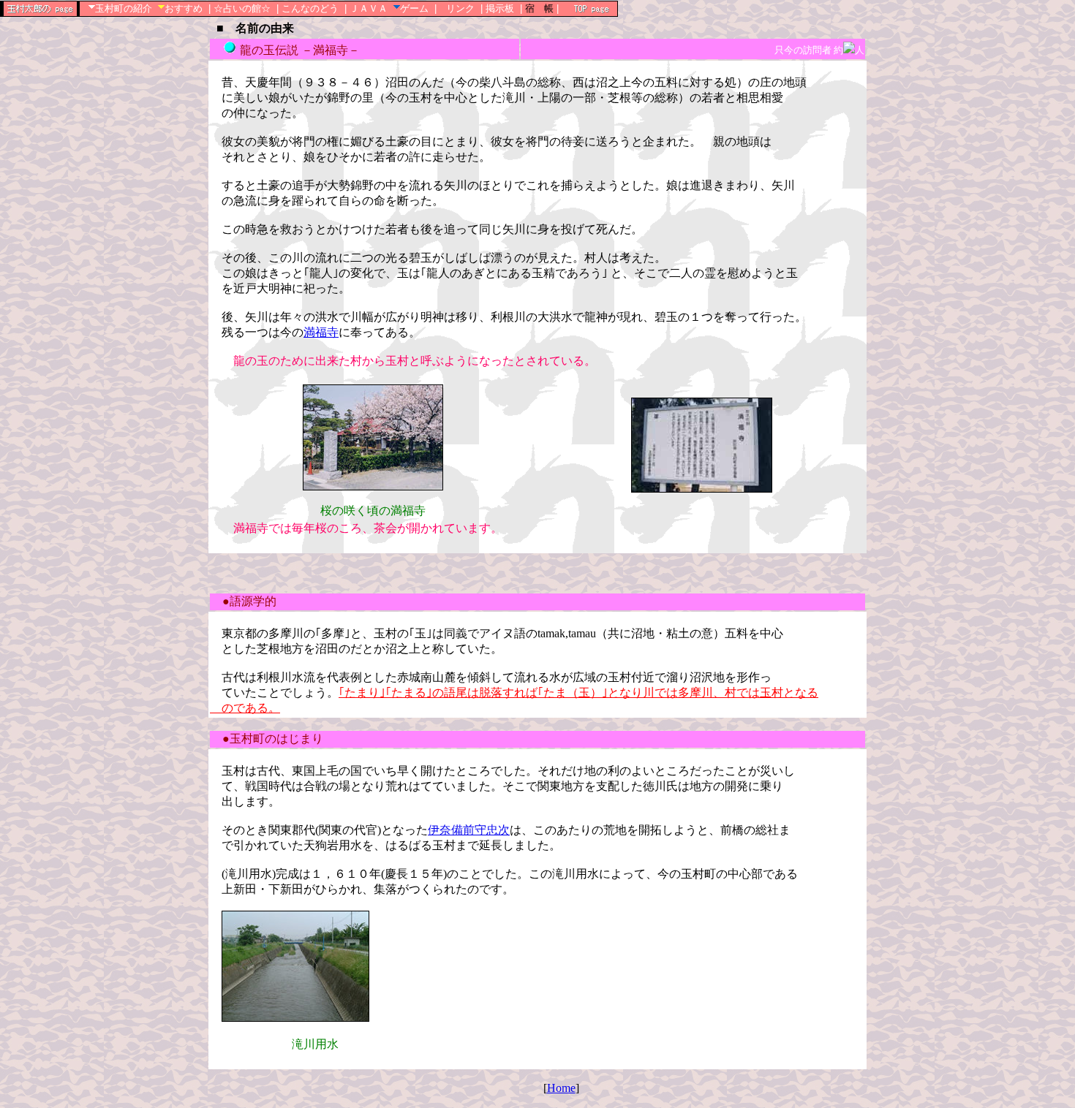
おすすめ (184, 8)
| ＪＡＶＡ (366, 8)
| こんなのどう (307, 8)
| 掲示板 (497, 8)
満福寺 (321, 332)
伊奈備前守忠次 (469, 830)
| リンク (454, 8)
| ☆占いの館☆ (239, 8)
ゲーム (414, 8)
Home (561, 1088)
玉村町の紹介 (123, 8)
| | (539, 8)
